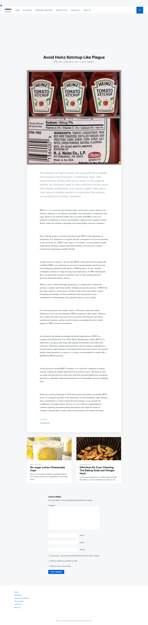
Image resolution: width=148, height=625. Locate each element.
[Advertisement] (74, 34)
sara (60, 62)
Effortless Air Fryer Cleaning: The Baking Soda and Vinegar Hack (97, 470)
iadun (8, 9)
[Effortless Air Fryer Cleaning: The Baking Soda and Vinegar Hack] (98, 448)
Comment (52, 505)
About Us (87, 10)
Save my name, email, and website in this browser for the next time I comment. (75, 556)
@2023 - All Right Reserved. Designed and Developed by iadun (74, 620)
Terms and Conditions (44, 10)
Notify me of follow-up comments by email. (64, 561)
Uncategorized (45, 423)
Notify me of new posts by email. (60, 566)
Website (82, 549)
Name (82, 535)
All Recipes (27, 10)
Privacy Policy (62, 10)
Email (82, 542)
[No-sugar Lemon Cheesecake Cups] (49, 448)
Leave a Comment (87, 62)
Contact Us (75, 10)
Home (18, 10)
